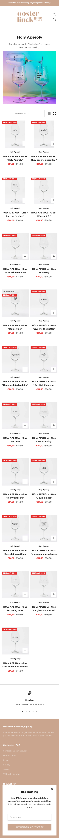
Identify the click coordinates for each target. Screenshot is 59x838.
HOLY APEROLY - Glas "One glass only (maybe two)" (44, 609)
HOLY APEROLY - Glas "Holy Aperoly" (15, 158)
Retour (6, 760)
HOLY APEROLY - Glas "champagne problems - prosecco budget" (44, 552)
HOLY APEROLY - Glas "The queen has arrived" (15, 665)
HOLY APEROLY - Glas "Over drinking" (44, 440)
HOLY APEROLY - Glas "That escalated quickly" (15, 383)
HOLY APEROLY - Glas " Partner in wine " (15, 214)
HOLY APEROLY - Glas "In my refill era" (15, 496)
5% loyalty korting (11, 774)
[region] (29, 698)
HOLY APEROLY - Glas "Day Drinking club (44, 383)
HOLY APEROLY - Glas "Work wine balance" (15, 271)
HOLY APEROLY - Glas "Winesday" (44, 271)
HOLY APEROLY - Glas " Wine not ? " (43, 214)
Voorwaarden (9, 755)
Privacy (6, 765)
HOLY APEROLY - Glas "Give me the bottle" (44, 327)
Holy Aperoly (15, 152)
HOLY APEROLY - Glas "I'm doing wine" (15, 609)
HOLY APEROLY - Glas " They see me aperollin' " (44, 158)
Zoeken (6, 769)
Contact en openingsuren (15, 751)
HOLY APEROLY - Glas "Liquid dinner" (44, 496)
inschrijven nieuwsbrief (30, 827)
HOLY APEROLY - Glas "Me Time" (15, 440)
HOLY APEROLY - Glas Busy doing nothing (15, 552)
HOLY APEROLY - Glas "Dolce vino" (15, 327)
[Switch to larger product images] (49, 113)
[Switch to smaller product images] (54, 113)
